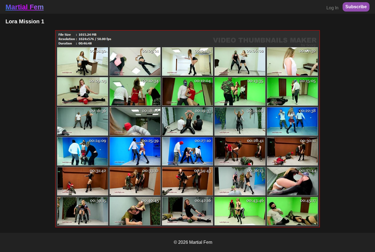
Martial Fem (24, 7)
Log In (332, 7)
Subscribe (356, 6)
